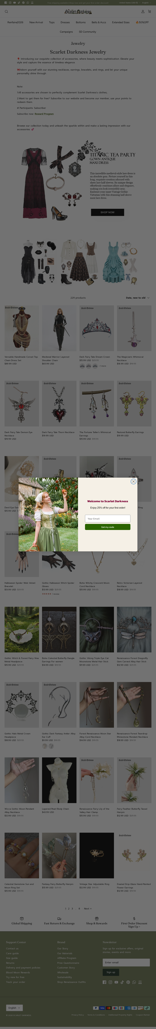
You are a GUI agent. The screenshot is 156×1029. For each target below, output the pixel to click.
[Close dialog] (133, 481)
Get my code (107, 527)
